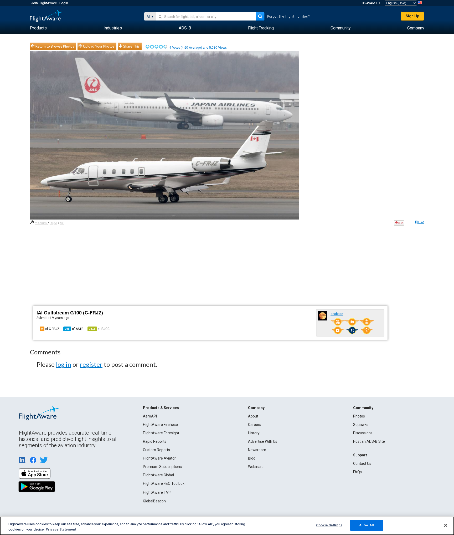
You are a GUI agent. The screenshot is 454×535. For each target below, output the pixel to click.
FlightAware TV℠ (157, 492)
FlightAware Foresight (161, 433)
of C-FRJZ (50, 329)
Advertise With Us (262, 441)
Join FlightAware (44, 3)
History (254, 433)
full (62, 223)
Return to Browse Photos (54, 46)
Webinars (256, 467)
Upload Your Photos (98, 46)
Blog (251, 458)
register (91, 364)
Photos (359, 416)
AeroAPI (150, 416)
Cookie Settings (329, 525)
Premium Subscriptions (162, 467)
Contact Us (362, 463)
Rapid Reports (154, 441)
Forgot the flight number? (288, 16)
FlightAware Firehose (160, 424)
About (253, 416)
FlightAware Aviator (159, 458)
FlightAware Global (158, 475)
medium (41, 223)
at (99, 329)
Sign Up (412, 16)
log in (63, 364)
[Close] (445, 525)
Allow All (366, 525)
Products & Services (161, 408)
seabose (337, 314)
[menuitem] (38, 28)
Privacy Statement (61, 529)
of (74, 329)
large (53, 223)
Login (63, 3)
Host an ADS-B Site (369, 441)
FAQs (357, 472)
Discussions (363, 433)
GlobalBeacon (154, 501)
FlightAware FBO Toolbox (163, 483)
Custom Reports (156, 450)
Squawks (360, 424)
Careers (254, 424)
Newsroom (257, 450)
